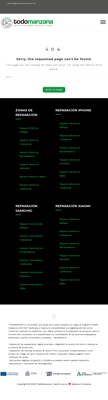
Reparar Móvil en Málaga (29, 130)
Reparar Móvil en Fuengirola (29, 142)
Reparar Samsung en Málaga (31, 226)
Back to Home (54, 90)
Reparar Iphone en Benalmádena (70, 149)
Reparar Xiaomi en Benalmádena (70, 245)
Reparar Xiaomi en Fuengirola (70, 233)
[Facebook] (5, 9)
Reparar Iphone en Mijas (70, 173)
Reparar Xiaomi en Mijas (70, 281)
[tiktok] (20, 9)
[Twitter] (50, 308)
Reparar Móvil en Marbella (29, 166)
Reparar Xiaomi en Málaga (70, 221)
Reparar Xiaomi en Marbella (70, 257)
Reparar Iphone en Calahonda (70, 186)
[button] (54, 316)
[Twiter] (10, 9)
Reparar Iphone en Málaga (70, 125)
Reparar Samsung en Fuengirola (31, 238)
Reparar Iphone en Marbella (70, 161)
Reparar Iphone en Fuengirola (70, 137)
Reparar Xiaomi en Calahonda (70, 269)
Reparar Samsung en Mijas (31, 286)
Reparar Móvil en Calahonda (29, 187)
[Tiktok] (65, 308)
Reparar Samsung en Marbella (31, 274)
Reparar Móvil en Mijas (32, 176)
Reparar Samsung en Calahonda (31, 262)
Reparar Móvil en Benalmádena (29, 154)
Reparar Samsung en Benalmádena (31, 250)
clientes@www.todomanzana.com (21, 3)
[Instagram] (15, 9)
